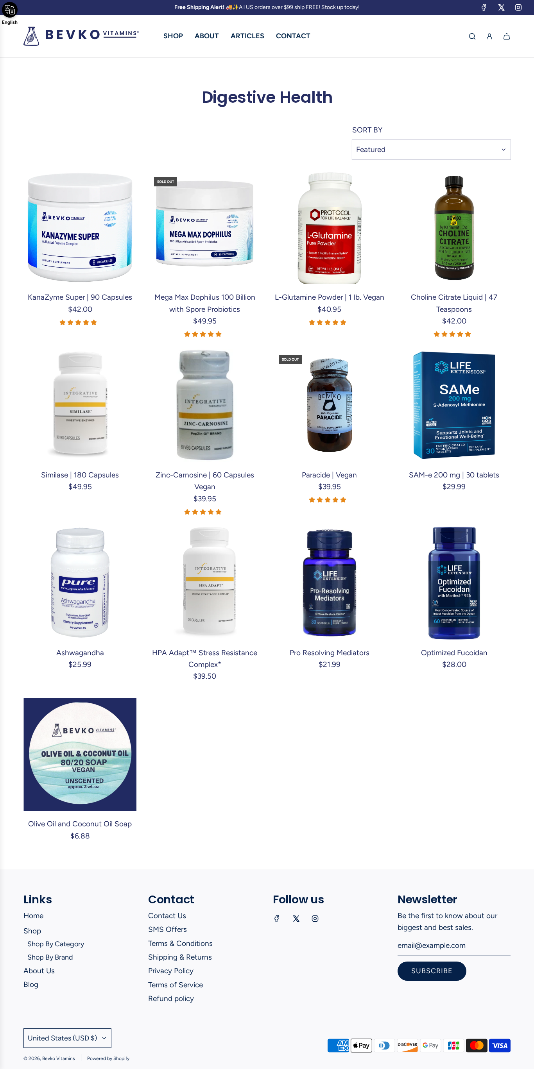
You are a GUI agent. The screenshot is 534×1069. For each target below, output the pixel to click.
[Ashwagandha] (79, 583)
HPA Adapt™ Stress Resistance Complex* (204, 658)
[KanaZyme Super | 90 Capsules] (79, 227)
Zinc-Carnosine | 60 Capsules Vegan (205, 480)
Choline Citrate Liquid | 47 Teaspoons (454, 303)
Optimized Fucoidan (454, 652)
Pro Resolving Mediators (329, 652)
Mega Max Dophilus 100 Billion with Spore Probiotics (204, 303)
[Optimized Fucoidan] (454, 583)
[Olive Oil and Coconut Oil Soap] (79, 754)
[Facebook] (484, 7)
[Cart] (506, 36)
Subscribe (432, 971)
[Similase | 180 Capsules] (79, 405)
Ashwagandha (80, 652)
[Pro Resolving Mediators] (329, 583)
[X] (501, 7)
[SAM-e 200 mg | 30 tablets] (454, 405)
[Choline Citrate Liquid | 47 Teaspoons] (454, 227)
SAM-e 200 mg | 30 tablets (454, 474)
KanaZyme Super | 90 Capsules (80, 297)
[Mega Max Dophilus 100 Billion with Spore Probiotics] (204, 227)
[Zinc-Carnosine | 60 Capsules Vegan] (204, 405)
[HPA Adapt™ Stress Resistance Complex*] (204, 583)
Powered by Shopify (108, 1058)
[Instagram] (518, 7)
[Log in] (489, 36)
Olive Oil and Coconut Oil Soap (80, 823)
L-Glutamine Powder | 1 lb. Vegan (329, 297)
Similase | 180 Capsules (80, 474)
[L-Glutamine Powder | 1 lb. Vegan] (329, 227)
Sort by (367, 130)
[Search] (472, 36)
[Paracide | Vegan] (329, 405)
